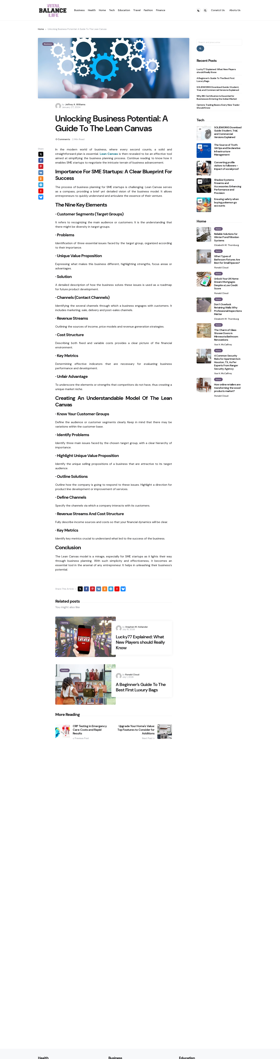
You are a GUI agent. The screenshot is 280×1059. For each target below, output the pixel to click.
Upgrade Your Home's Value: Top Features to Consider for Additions (135, 729)
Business (48, 44)
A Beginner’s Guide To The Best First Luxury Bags (141, 687)
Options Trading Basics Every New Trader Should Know (218, 106)
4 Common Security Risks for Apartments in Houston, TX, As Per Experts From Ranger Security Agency (227, 362)
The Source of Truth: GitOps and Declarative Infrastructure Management (227, 149)
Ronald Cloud (132, 674)
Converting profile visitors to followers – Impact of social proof (226, 166)
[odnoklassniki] (40, 178)
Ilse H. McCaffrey (223, 344)
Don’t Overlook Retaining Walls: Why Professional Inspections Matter (228, 309)
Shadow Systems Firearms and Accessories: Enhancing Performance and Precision (227, 186)
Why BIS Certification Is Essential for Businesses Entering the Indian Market (217, 97)
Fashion (64, 670)
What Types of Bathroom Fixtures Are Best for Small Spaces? (227, 260)
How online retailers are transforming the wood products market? (227, 388)
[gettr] (40, 190)
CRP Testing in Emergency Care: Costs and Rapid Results (90, 729)
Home (41, 29)
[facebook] (40, 160)
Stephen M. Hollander (136, 626)
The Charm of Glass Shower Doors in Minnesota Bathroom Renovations (226, 335)
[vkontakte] (40, 172)
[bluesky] (40, 196)
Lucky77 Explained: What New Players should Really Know (140, 642)
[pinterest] (40, 166)
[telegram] (40, 184)
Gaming (64, 623)
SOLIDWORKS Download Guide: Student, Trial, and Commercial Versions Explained (218, 89)
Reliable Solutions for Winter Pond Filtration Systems (226, 237)
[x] (40, 154)
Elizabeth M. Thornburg (226, 245)
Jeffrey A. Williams (75, 104)
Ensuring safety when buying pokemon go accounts (226, 202)
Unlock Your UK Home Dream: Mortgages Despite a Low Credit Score (226, 283)
